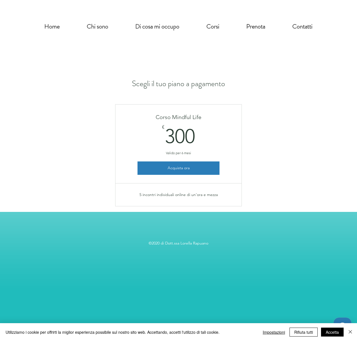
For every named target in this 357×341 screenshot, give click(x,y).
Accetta (332, 332)
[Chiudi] (350, 332)
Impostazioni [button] (274, 332)
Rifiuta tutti (303, 332)
